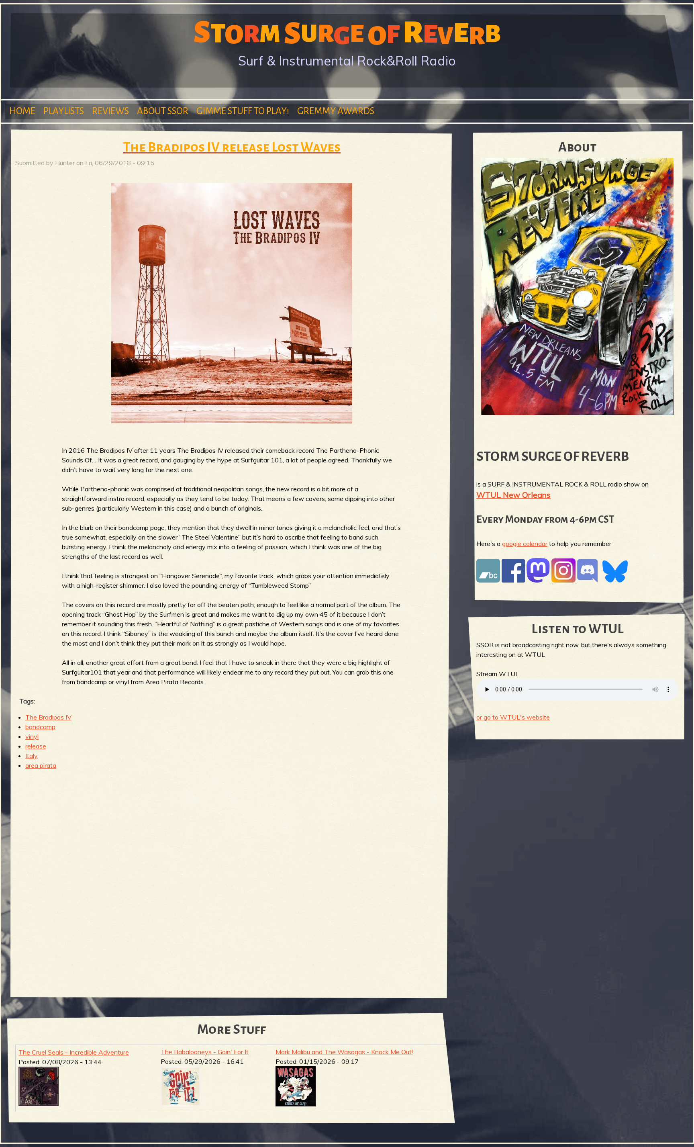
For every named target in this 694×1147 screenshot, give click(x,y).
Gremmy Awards (335, 111)
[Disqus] (231, 880)
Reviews (110, 111)
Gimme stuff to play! (242, 111)
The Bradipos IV (48, 717)
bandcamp (40, 727)
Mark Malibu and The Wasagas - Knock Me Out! (344, 1052)
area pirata (40, 765)
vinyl (32, 736)
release (35, 746)
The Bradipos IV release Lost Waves (232, 147)
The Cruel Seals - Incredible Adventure (73, 1052)
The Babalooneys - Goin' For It (205, 1052)
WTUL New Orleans (513, 495)
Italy (31, 756)
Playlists (63, 111)
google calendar (524, 544)
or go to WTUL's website (513, 717)
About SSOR (162, 111)
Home (22, 111)
